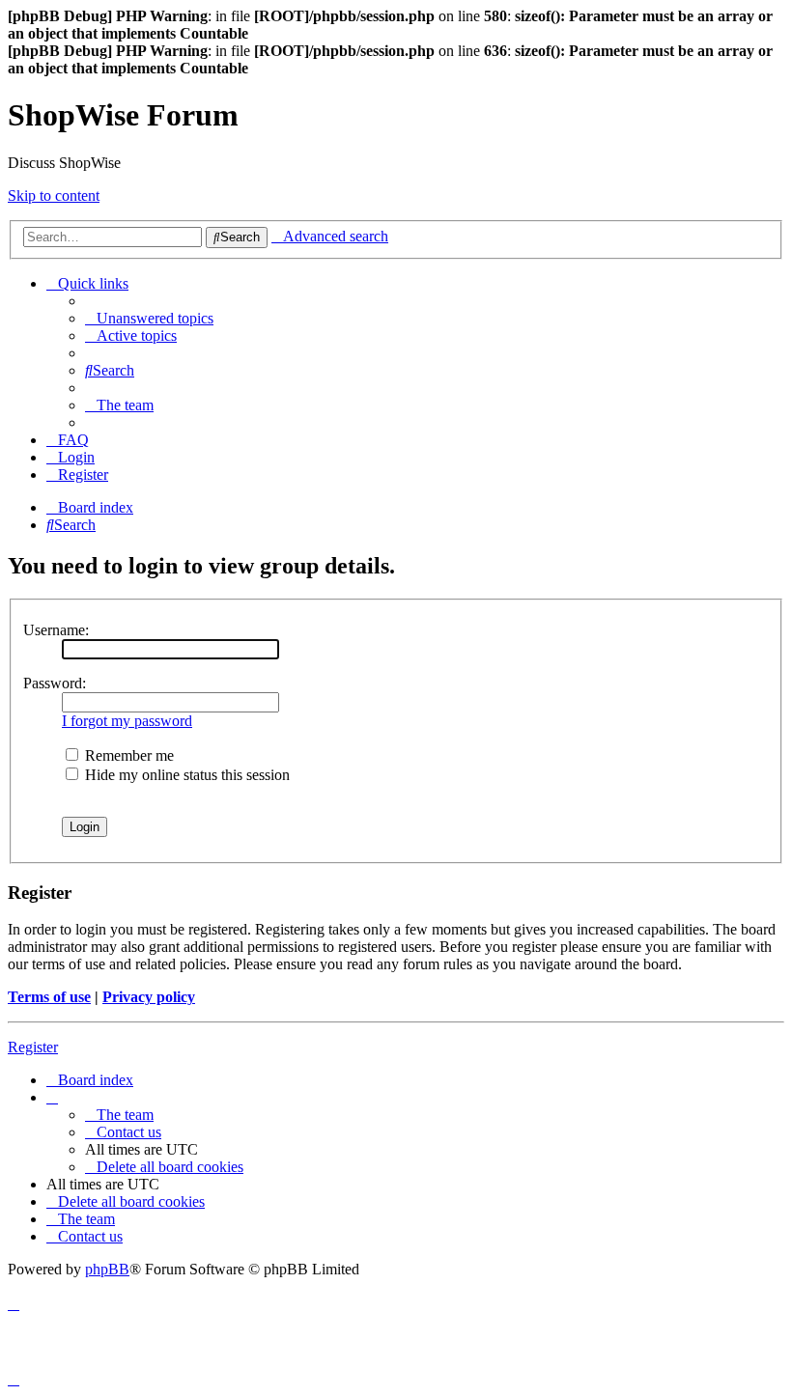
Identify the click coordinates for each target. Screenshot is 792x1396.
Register (33, 1047)
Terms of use (49, 997)
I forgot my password (127, 720)
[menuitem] (149, 318)
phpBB (107, 1269)
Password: (54, 683)
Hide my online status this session (185, 775)
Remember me (127, 755)
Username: (56, 630)
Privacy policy (148, 997)
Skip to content (53, 195)
